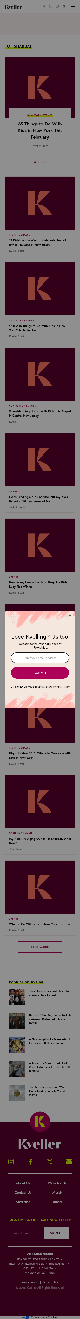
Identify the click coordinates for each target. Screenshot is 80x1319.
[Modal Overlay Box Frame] (40, 659)
